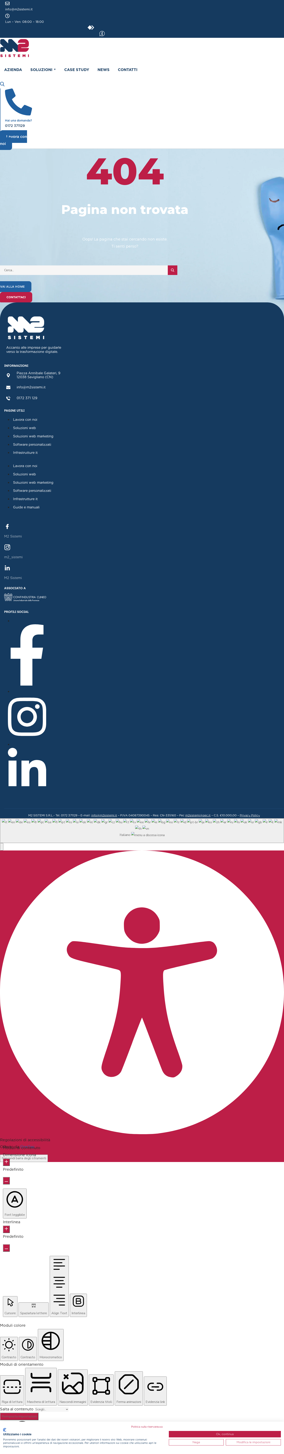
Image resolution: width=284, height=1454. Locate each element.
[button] (1, 846)
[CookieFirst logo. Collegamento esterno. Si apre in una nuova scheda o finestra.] (4, 1430)
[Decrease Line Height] (6, 1248)
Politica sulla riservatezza (147, 1426)
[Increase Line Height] (6, 1229)
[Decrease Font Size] (6, 1180)
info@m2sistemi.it (19, 9)
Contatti (127, 69)
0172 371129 (15, 126)
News (104, 69)
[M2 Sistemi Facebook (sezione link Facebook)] (7, 526)
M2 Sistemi (13, 536)
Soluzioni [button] (41, 69)
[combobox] (142, 830)
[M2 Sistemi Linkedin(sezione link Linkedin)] (7, 567)
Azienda (13, 69)
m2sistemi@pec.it (198, 815)
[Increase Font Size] (6, 1162)
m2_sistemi (13, 557)
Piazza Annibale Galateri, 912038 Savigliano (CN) (38, 375)
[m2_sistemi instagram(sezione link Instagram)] (7, 547)
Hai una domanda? (18, 120)
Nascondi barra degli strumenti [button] (24, 1158)
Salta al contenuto (17, 1409)
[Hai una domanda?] (18, 114)
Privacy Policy (250, 815)
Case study (76, 69)
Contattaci (16, 297)
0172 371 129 (27, 398)
